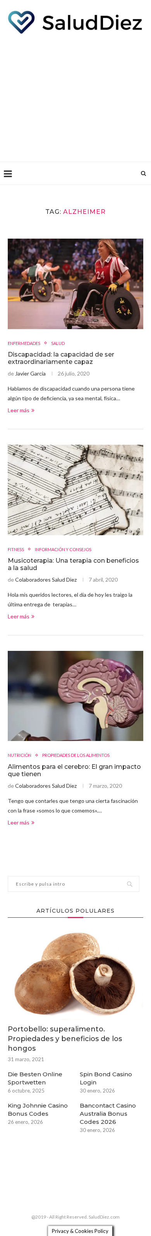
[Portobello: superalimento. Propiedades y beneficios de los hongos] (75, 974)
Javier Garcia (30, 373)
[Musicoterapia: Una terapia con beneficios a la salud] (75, 490)
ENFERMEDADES (24, 343)
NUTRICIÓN (19, 755)
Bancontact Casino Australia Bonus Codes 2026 (108, 1113)
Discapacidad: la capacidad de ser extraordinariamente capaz (61, 358)
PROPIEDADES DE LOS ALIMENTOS (76, 755)
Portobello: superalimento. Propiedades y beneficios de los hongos (65, 1039)
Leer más (18, 410)
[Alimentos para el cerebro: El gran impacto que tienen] (75, 696)
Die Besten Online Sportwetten (35, 1078)
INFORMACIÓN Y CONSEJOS (63, 549)
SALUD (58, 343)
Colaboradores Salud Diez (46, 579)
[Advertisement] (75, 96)
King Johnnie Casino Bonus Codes (38, 1109)
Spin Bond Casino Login (106, 1078)
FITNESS (16, 549)
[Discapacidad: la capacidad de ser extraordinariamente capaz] (75, 284)
